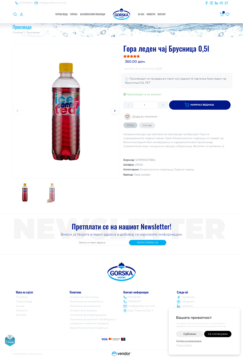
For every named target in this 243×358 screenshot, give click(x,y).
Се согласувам (218, 334)
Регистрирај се (147, 242)
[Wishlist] (227, 14)
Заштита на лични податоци (89, 327)
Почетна (18, 32)
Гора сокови (136, 174)
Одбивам (189, 334)
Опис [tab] (130, 125)
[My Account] (21, 14)
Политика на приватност (86, 301)
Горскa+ (74, 14)
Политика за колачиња (85, 306)
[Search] (15, 14)
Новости (151, 14)
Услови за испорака (83, 310)
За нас (141, 14)
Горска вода (61, 14)
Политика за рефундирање (88, 314)
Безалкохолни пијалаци (92, 14)
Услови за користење (84, 297)
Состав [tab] (147, 125)
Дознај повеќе (184, 345)
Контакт (162, 14)
